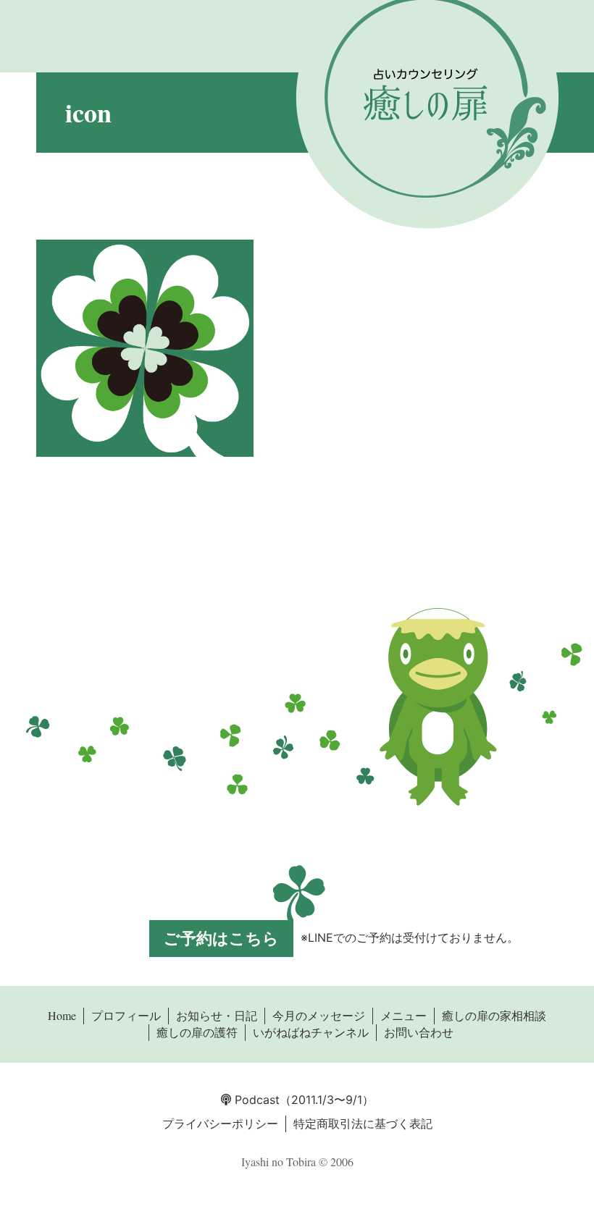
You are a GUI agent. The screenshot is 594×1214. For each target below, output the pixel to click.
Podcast (255, 1099)
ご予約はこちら (221, 938)
